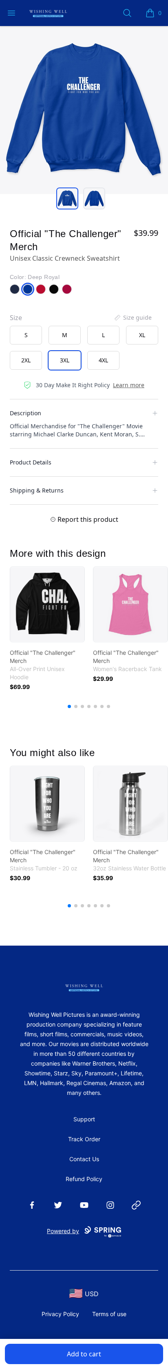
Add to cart (84, 1353)
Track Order (84, 1139)
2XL (26, 360)
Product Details (30, 462)
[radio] (26, 335)
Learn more (128, 385)
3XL (64, 360)
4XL (103, 360)
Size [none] (16, 317)
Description (25, 413)
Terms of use (109, 1313)
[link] (47, 604)
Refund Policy (84, 1178)
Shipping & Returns (37, 490)
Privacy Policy (60, 1313)
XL (142, 335)
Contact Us (84, 1158)
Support (84, 1119)
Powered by (63, 1230)
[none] (132, 318)
